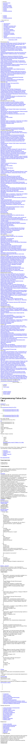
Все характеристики (5, 457)
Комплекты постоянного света (15, 113)
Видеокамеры (4, 176)
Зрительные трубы (5, 226)
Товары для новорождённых (14, 363)
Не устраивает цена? (7, 713)
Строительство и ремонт (14, 361)
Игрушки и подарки (17, 365)
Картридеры (13, 47)
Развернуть (3, 498)
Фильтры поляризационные (15, 57)
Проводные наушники (5, 260)
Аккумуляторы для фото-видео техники (9, 50)
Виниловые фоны (15, 154)
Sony (18, 52)
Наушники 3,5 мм (20, 259)
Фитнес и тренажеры (19, 357)
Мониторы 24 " (18, 299)
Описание (5, 450)
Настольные (12, 222)
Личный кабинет (7, 716)
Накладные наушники (21, 257)
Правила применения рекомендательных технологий (15, 702)
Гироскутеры (12, 337)
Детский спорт (17, 364)
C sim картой (3, 328)
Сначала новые (4, 503)
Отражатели (3, 119)
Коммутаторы (4, 282)
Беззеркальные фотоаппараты (7, 52)
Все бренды (23, 43)
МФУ (19, 302)
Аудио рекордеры (4, 210)
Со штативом (12, 120)
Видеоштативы (4, 183)
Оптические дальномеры (6, 232)
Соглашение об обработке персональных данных (14, 700)
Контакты (5, 732)
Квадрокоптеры (4, 200)
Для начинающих (21, 53)
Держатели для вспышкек (6, 104)
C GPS (21, 326)
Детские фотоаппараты (6, 70)
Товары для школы (10, 364)
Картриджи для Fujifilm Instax (17, 79)
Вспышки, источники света (10, 25)
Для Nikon (12, 72)
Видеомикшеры (15, 206)
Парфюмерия (8, 369)
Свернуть (9, 498)
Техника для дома (21, 371)
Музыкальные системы (6, 246)
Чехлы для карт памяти (21, 47)
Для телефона (14, 260)
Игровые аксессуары (5, 250)
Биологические (18, 229)
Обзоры (5, 455)
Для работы (13, 275)
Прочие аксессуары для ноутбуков (8, 279)
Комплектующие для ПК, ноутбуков (9, 284)
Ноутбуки (3, 273)
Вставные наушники (5, 258)
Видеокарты (19, 286)
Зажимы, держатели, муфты (16, 156)
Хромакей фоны (6, 154)
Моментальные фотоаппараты (7, 71)
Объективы (6, 24)
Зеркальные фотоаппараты (6, 43)
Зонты (24, 375)
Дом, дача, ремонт (5, 361)
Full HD (18, 176)
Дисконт (5, 9)
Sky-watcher (16, 215)
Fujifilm (17, 69)
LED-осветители (18, 150)
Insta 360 (15, 187)
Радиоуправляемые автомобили (20, 333)
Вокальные (3, 271)
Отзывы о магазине (7, 724)
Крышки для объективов (6, 96)
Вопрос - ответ (7, 454)
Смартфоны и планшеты (9, 34)
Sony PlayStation (13, 249)
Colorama (11, 153)
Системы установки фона (10, 157)
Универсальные (17, 89)
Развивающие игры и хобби (10, 366)
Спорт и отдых (4, 355)
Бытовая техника (4, 371)
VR (1, 252)
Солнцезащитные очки (17, 375)
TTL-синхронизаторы (13, 129)
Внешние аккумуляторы (6, 323)
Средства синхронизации (6, 127)
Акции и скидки (6, 695)
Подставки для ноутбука (22, 277)
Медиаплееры (4, 240)
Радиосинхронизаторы (17, 127)
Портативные (23, 242)
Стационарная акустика (6, 245)
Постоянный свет (4, 113)
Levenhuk (7, 223)
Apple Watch (9, 325)
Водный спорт (23, 358)
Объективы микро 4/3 (5, 87)
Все (8, 41)
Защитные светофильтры (12, 56)
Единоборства (11, 357)
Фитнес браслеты (4, 329)
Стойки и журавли (5, 171)
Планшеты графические (8, 295)
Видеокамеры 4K (13, 177)
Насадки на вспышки (5, 105)
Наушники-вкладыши (15, 258)
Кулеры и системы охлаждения (13, 285)
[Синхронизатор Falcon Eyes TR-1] (8, 407)
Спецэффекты (4, 169)
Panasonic (9, 176)
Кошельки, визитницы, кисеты (7, 376)
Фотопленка (14, 80)
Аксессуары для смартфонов (7, 315)
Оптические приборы (8, 29)
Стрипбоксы (3, 125)
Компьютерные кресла (6, 305)
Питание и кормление (20, 362)
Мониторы (3, 298)
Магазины (5, 4)
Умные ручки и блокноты (15, 377)
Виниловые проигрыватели (7, 253)
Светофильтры (4, 56)
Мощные (22, 275)
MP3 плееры (3, 343)
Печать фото (3, 77)
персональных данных (6, 682)
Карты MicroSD (6, 47)
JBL (13, 256)
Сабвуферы (13, 246)
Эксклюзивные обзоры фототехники (11, 697)
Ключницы (6, 377)
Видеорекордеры (4, 212)
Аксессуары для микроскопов (13, 230)
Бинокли (2, 223)
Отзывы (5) (3, 403)
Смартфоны (3, 308)
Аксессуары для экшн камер (12, 190)
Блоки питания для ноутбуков (17, 278)
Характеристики (6, 451)
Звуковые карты (9, 288)
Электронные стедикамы (11, 204)
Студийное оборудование (9, 27)
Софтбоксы (3, 124)
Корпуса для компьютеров (6, 289)
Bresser (8, 227)
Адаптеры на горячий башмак (13, 73)
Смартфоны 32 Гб (18, 310)
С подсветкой (6, 222)
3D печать (3, 304)
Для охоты (11, 224)
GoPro (8, 187)
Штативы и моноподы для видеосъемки (9, 182)
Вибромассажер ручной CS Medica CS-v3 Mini (13, 442)
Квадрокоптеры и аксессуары (7, 332)
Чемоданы (20, 376)
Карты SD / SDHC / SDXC (13, 46)
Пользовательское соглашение (10, 699)
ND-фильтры (24, 57)
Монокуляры (3, 225)
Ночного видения (4, 224)
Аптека (11, 368)
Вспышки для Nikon (19, 101)
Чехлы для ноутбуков (11, 277)
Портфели (25, 376)
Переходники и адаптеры (21, 157)
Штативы (13, 151)
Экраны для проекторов (6, 244)
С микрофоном (12, 259)
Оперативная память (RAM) (10, 286)
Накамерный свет (4, 76)
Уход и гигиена (4, 363)
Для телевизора (20, 260)
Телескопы (3, 215)
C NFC (25, 326)
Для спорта (22, 258)
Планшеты (3, 312)
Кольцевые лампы (5, 120)
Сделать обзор (4, 676)
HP (15, 273)
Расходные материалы (5, 79)
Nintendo (19, 249)
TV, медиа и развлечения (9, 30)
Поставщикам (6, 728)
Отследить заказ (6, 2)
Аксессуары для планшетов (7, 318)
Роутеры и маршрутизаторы (17, 280)
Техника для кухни (12, 371)
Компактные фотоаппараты (7, 69)
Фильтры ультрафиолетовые (15, 91)
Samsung (8, 236)
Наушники (3, 256)
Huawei (11, 312)
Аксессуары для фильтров (6, 59)
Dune (11, 240)
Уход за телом (24, 369)
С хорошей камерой (17, 309)
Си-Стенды (3, 173)
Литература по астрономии (18, 219)
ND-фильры (19, 90)
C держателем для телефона (21, 193)
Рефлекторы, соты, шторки (7, 117)
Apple (7, 256)
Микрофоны (3, 270)
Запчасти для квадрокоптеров (14, 203)
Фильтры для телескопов (11, 218)
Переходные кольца (23, 93)
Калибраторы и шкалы (6, 147)
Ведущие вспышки (5, 103)
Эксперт (5, 8)
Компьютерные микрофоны (7, 293)
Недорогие (19, 177)
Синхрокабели (21, 129)
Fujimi (14, 109)
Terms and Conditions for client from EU (11, 703)
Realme (20, 308)
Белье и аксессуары (5, 375)
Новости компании (7, 696)
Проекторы (3, 242)
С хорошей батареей (17, 317)
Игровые (18, 275)
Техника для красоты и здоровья (8, 372)
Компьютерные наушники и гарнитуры (9, 262)
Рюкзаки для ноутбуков (18, 276)
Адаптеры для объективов (6, 93)
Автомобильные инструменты (14, 353)
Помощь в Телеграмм (8, 718)
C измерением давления (15, 326)
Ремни (2, 377)
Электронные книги (20, 339)
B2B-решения (6, 727)
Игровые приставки (5, 249)
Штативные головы (19, 151)
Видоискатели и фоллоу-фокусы (8, 209)
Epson (7, 242)
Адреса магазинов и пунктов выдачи (11, 707)
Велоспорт (3, 359)
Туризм (21, 355)
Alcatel (17, 316)
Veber (13, 223)
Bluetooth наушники (11, 257)
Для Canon (7, 72)
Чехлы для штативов (21, 152)
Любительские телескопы (6, 216)
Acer (10, 242)
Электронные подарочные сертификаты (12, 37)
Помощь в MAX (6, 719)
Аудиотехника (7, 31)
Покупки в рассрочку (8, 711)
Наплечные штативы (16, 197)
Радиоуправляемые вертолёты (7, 335)
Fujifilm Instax (17, 71)
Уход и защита (4, 66)
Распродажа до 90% (13, 39)
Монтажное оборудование (6, 206)
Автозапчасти (4, 353)
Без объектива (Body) (17, 44)
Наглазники (8, 64)
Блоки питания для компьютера (20, 288)
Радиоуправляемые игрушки (20, 335)
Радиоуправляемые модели (7, 333)
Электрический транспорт (13, 355)
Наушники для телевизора (6, 239)
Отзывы (5, 453)
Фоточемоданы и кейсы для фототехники (16, 61)
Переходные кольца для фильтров (16, 58)
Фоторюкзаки (14, 60)
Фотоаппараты (7, 23)
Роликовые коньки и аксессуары (8, 356)
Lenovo (17, 273)
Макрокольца (15, 93)
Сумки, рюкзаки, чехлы (6, 60)
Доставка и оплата (7, 5)
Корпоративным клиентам (9, 726)
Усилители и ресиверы (6, 265)
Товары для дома (23, 361)
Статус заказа (6, 386)
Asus (11, 273)
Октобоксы (3, 126)
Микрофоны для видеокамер (7, 191)
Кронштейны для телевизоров (7, 238)
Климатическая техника (20, 372)
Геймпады (12, 250)
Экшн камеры (4, 187)
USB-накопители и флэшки (7, 67)
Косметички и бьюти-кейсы (20, 378)
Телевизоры (3, 236)
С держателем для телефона (21, 120)
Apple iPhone (9, 308)
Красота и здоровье (5, 368)
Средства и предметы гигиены (20, 368)
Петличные (20, 270)
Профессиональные (11, 45)
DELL (12, 298)
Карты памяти (4, 46)
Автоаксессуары (22, 352)
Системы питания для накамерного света (18, 179)
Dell (13, 273)
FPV (14, 200)
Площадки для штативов (11, 152)
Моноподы (3, 152)
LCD (4, 243)
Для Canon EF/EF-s (15, 83)
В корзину (6, 443)
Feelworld (13, 158)
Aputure (17, 109)
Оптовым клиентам (7, 11)
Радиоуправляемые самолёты (7, 336)
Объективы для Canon (5, 83)
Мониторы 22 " (4, 299)
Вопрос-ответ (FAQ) (7, 714)
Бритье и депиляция (16, 369)
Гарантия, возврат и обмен (9, 710)
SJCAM (12, 187)
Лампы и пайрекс (4, 116)
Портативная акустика (6, 247)
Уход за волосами (11, 370)
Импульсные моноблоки (14, 111)
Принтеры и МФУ (5, 302)
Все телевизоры (19, 236)
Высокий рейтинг (5, 502)
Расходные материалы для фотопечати (12, 78)
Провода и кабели (16, 64)
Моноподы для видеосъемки (14, 183)
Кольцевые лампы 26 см (6, 122)
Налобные (17, 222)
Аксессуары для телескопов (7, 217)
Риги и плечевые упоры (6, 197)
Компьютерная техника (9, 33)
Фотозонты (3, 118)
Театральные (23, 223)
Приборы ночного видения (7, 231)
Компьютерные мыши (11, 291)
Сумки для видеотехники (6, 199)
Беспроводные (4, 257)
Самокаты (17, 356)
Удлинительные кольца (6, 94)
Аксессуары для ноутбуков (6, 276)
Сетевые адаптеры (11, 282)
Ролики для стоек (22, 172)
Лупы (2, 222)
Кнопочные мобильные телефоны (8, 316)
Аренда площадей (7, 729)
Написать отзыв (4, 505)
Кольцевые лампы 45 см (17, 122)
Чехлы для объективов (6, 98)
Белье (10, 375)
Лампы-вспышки (23, 111)
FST (13, 131)
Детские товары (4, 362)
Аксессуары (3, 64)
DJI (18, 187)
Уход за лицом (4, 370)
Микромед (16, 227)
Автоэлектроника (10, 351)
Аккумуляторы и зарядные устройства (9, 112)
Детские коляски (11, 362)
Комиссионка (6, 717)
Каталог (2, 21)
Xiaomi (11, 236)
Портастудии (11, 269)
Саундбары (18, 246)
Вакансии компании (7, 698)
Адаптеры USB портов (6, 278)
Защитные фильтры (11, 90)
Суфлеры (22, 206)
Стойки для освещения (14, 171)
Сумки (16, 376)
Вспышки (3, 72)
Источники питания (5, 49)
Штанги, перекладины (13, 172)
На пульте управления (9, 202)
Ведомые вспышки (13, 103)
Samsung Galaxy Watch (20, 325)
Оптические (8, 229)
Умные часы (3, 325)
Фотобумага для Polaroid (6, 80)
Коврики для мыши (20, 291)
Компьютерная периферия (6, 290)
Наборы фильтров (4, 58)
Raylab (10, 131)
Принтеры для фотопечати (12, 77)
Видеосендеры (4, 211)
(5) (1, 421)
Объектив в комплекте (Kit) (7, 44)
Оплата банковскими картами (9, 725)
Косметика (3, 369)
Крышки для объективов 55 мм (19, 96)
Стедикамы (3, 204)
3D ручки (7, 304)
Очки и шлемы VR (18, 295)
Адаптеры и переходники (6, 146)
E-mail (14, 680)
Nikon (19, 43)
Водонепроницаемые (14, 189)
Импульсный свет (4, 111)
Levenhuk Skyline (9, 215)
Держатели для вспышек (6, 139)
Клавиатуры (15, 290)
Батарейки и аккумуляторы (16, 49)
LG (14, 242)
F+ (22, 316)
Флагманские (6, 311)
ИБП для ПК (16, 293)
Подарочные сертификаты (9, 712)
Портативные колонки (16, 247)
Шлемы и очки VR (6, 252)
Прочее (5, 36)
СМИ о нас (5, 731)
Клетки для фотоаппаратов (13, 65)
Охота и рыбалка (15, 358)
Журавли (22, 171)
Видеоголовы (22, 182)
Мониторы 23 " (11, 299)
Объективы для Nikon (5, 84)
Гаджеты (6, 35)
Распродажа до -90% (7, 7)
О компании (6, 693)
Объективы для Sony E (6, 85)
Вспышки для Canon (9, 101)
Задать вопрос (4, 571)
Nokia (20, 316)
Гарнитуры (17, 250)
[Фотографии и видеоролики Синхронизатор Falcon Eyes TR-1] (11, 409)
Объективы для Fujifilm (6, 86)
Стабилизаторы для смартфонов (8, 344)
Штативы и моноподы (5, 151)
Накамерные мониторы (6, 158)
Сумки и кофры (4, 145)
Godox (15, 131)
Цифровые (3, 229)
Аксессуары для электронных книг (8, 340)
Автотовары (3, 351)
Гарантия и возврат (7, 6)
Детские (13, 229)
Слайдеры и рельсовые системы (8, 207)
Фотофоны (3, 153)
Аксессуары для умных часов (13, 328)
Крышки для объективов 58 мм (7, 97)
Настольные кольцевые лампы (7, 123)
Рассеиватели (18, 72)
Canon (15, 52)
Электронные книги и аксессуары (8, 339)
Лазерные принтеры (13, 302)
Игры (7, 357)
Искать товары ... (17, 382)
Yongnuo (10, 109)
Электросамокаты (19, 337)
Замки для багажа (10, 378)
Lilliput (17, 158)
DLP (1, 243)
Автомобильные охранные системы (11, 352)
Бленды (2, 89)
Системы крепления (5, 156)
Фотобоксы (3, 107)
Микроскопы (3, 227)
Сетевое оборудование (6, 280)
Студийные (15, 270)
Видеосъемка (7, 28)
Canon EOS (15, 43)
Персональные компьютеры (7, 283)
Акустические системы (16, 245)
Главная (5, 384)
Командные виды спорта (6, 358)
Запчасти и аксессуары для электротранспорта (14, 338)
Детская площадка (8, 365)
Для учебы (8, 275)
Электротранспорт (5, 337)
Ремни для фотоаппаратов (6, 63)
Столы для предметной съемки (7, 170)
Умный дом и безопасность (7, 373)
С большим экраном (9, 310)
